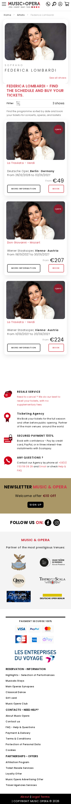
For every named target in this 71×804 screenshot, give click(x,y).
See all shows (57, 77)
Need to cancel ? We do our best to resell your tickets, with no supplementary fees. (38, 400)
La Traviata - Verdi (21, 163)
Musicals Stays (15, 680)
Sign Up (36, 504)
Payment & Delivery (18, 733)
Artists (21, 15)
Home (7, 15)
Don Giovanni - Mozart (24, 242)
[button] (60, 4)
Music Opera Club (17, 703)
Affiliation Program (17, 762)
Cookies (11, 750)
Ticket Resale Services (20, 768)
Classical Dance (16, 692)
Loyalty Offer (14, 773)
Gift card (11, 698)
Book (56, 188)
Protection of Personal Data (23, 744)
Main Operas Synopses (20, 686)
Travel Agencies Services (21, 785)
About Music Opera (18, 715)
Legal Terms (41, 797)
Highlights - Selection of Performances (30, 675)
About (25, 797)
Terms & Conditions (18, 738)
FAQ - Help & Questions (20, 727)
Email (42, 466)
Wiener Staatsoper (20, 251)
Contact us (13, 721)
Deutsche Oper (18, 171)
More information (23, 188)
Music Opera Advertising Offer (24, 779)
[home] (24, 5)
